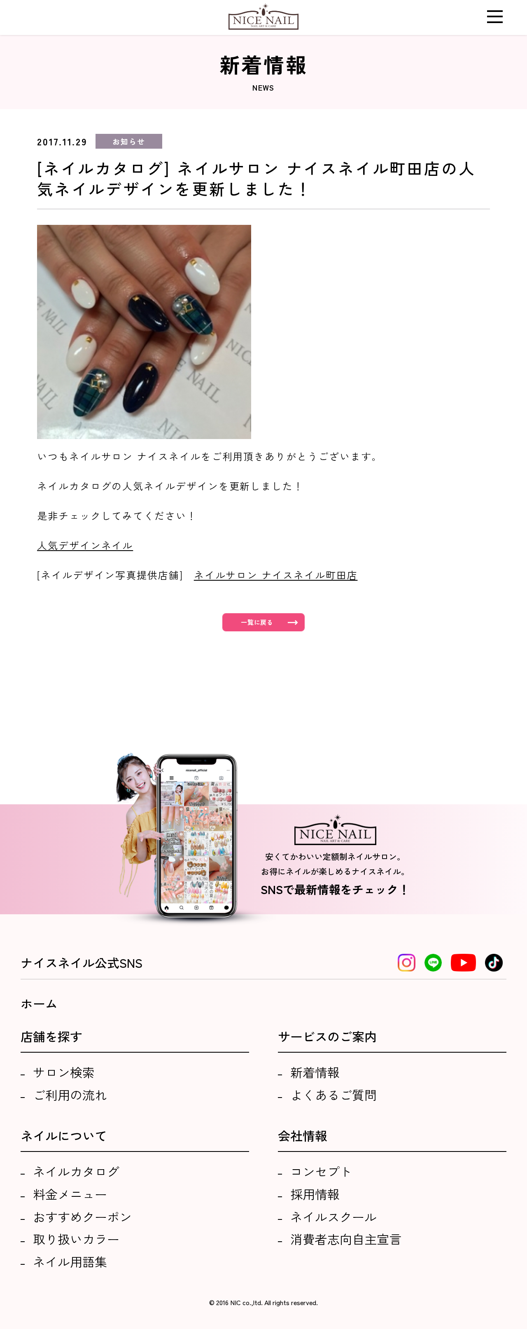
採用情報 (315, 1194)
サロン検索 (64, 1072)
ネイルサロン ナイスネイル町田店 (276, 575)
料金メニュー (70, 1194)
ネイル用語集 (70, 1261)
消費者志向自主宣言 (345, 1239)
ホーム (39, 1003)
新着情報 (315, 1072)
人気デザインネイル (85, 545)
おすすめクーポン (82, 1217)
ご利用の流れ (70, 1095)
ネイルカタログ (76, 1171)
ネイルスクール (333, 1217)
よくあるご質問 (333, 1095)
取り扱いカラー (76, 1239)
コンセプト (321, 1171)
